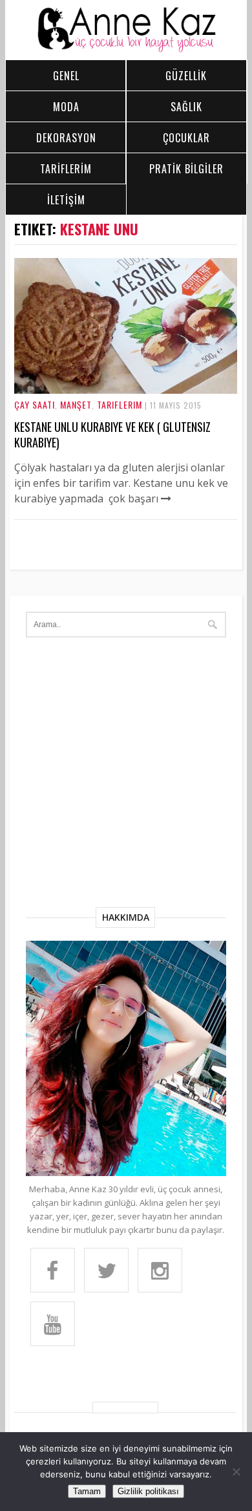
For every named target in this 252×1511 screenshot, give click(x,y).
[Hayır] (235, 1471)
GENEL (66, 75)
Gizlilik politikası (148, 1491)
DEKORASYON (66, 137)
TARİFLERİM (66, 169)
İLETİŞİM (66, 200)
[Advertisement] (126, 774)
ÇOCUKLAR (186, 137)
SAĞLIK (186, 106)
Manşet (76, 404)
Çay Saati (34, 404)
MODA (66, 106)
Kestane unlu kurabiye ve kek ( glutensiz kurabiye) (112, 434)
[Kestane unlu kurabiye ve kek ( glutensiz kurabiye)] (125, 390)
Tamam (87, 1491)
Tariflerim (119, 404)
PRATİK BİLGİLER (186, 169)
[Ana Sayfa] (126, 49)
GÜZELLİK (186, 75)
